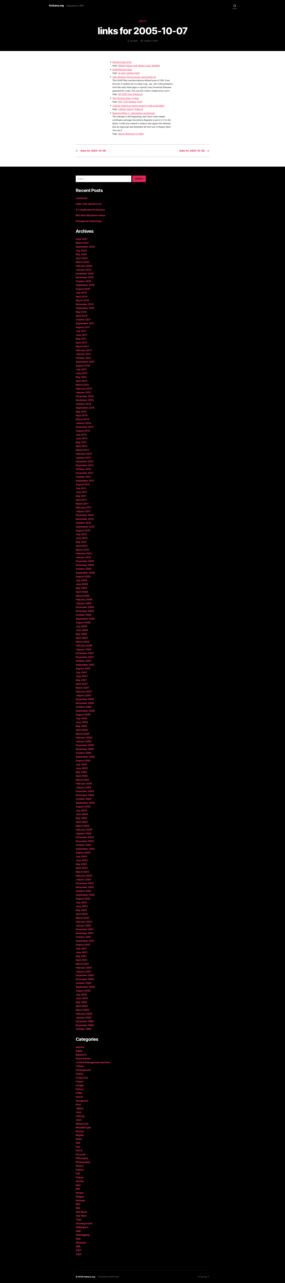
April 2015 (81, 381)
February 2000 (84, 1013)
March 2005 (82, 779)
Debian (121, 65)
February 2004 (84, 829)
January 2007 (83, 695)
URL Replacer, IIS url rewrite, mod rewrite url (134, 76)
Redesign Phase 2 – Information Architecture (133, 113)
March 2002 (82, 918)
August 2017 (83, 327)
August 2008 (83, 622)
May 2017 (81, 338)
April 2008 (82, 637)
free (137, 72)
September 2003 (85, 848)
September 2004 (85, 802)
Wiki (78, 1238)
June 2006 (82, 722)
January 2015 (83, 392)
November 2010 (85, 519)
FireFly (79, 1073)
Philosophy (82, 1158)
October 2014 (83, 404)
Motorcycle (82, 1123)
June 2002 (82, 906)
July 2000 (81, 994)
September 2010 (85, 526)
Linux (148, 65)
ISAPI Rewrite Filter (122, 69)
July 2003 (81, 856)
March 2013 (82, 450)
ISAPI (125, 94)
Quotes (80, 1181)
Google (80, 1085)
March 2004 (82, 825)
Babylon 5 (81, 1054)
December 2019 (85, 273)
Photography (83, 1162)
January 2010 (83, 557)
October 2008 (83, 614)
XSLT (79, 1250)
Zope (78, 1254)
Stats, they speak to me (89, 204)
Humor (141, 65)
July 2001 (81, 948)
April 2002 (82, 914)
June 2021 (81, 239)
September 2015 (85, 361)
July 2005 (81, 764)
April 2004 (82, 822)
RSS (78, 1208)
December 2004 (85, 791)
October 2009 (83, 568)
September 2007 (85, 664)
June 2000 (82, 998)
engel (135, 41)
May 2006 (81, 726)
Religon (80, 1196)
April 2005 (82, 776)
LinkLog (143, 21)
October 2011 (83, 476)
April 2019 (81, 296)
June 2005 (82, 768)
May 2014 (81, 411)
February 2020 (84, 266)
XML (78, 1246)
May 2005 (81, 772)
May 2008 (81, 634)
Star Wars (81, 1215)
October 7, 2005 (151, 41)
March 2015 (82, 384)
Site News (81, 1212)
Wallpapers (82, 1227)
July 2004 (81, 810)
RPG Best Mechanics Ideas (90, 215)
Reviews (80, 1200)
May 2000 (81, 1002)
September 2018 (85, 308)
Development (83, 1070)
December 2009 (85, 561)
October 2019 (83, 281)
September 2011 (85, 480)
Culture (80, 1066)
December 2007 (85, 653)
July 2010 (81, 534)
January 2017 (83, 354)
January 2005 (83, 787)
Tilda (78, 1219)
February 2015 (84, 388)
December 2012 (85, 461)
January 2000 (83, 1017)
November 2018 (85, 304)
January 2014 (83, 423)
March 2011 (82, 503)
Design (121, 133)
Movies (80, 1131)
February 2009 (84, 599)
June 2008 (82, 630)
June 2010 (82, 538)
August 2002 (83, 898)
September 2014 (85, 407)
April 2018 (81, 315)
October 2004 (83, 799)
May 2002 (81, 910)
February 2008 (84, 645)
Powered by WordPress (108, 1277)
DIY (120, 101)
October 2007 (83, 661)
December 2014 (85, 396)
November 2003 (85, 841)
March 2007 (82, 687)
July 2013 (81, 434)
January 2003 (83, 879)
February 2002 (84, 921)
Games (80, 1081)
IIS (119, 94)
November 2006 (85, 703)
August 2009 (83, 576)
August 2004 (83, 806)
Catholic (122, 109)
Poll (78, 1173)
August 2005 (83, 760)
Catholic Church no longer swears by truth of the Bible (138, 105)
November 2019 (85, 277)
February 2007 (84, 691)
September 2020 (85, 246)
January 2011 (83, 511)
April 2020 (82, 258)
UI (136, 133)
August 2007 (83, 668)
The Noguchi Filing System (125, 98)
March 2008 (82, 641)
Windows (137, 94)
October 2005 (83, 753)
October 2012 (83, 469)
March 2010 (82, 549)
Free (130, 94)
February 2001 (84, 967)
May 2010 (81, 542)
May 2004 (81, 818)
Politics (80, 1169)
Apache (80, 1047)
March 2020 (82, 262)
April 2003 (82, 868)
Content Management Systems (93, 1062)
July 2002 (81, 902)
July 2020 (81, 250)
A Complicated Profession (90, 209)
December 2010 (85, 515)
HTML (79, 1093)
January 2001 (83, 971)
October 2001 (83, 937)
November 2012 (85, 465)
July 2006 (81, 718)
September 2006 (85, 710)
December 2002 (85, 883)
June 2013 (81, 438)
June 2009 (82, 584)
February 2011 (84, 507)
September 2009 (85, 572)
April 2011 (81, 499)
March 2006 (82, 733)
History (130, 109)
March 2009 (82, 595)
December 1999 (85, 1021)
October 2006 (83, 707)
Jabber (80, 1108)
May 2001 (81, 956)
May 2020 (81, 254)
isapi (123, 72)
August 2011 (83, 484)
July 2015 (81, 369)
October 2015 (83, 358)
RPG (78, 1204)
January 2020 (83, 269)
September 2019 (85, 285)
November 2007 (85, 657)
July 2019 (81, 292)
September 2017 (85, 323)
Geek (135, 65)
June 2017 (81, 335)
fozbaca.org (56, 5)
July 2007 (81, 672)
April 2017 (81, 342)
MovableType (83, 1127)
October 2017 (83, 319)
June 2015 (81, 373)
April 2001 (81, 960)
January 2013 (83, 457)
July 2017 (81, 331)
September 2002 (85, 894)
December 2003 (85, 837)
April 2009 (82, 591)
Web (140, 133)
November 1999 (85, 1025)
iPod (78, 1104)
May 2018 (81, 312)
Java (78, 1112)
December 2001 (85, 929)
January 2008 (83, 649)
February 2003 (84, 875)
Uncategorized (84, 1223)
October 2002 (83, 891)
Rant (78, 1185)
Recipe (79, 1192)
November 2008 (85, 611)
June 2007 (82, 676)
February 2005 (84, 783)
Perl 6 (79, 1150)
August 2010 (83, 530)
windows (130, 72)
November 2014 (85, 400)
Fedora (129, 65)
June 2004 (82, 814)
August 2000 (83, 990)
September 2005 (85, 756)
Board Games (83, 1058)
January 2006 (83, 741)
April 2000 (82, 1006)
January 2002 (83, 925)
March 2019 (82, 300)
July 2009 (81, 580)
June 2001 (82, 952)
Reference (130, 133)
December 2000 (85, 975)
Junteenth (81, 198)
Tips (139, 101)
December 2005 (85, 745)
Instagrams (82, 1100)
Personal (81, 1154)
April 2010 (81, 545)
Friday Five (82, 1077)
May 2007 (81, 680)
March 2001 (82, 964)
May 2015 (81, 377)
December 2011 (84, 473)
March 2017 (82, 346)
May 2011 (81, 496)
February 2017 (84, 350)
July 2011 (81, 488)
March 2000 (82, 1010)
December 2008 (85, 607)
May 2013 (81, 442)
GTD (125, 101)
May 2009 (81, 588)
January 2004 (83, 833)
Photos (79, 1166)
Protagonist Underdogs (89, 221)
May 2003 (81, 864)
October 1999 (83, 1029)
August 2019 (83, 289)
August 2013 (83, 430)
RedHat (155, 65)
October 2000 (83, 983)
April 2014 (81, 415)
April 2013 (81, 446)
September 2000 (85, 987)
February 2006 (84, 737)
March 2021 (82, 243)
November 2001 (85, 933)
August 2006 (83, 714)
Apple (79, 1050)
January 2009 (83, 603)
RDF (78, 1189)
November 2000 (85, 979)
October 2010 (83, 522)
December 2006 (85, 699)
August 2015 (83, 365)
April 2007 (82, 684)
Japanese (132, 101)
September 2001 (85, 941)
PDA (78, 1142)
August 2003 (83, 852)
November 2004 (85, 795)
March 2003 (82, 871)
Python (79, 1177)
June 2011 (81, 492)
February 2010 (84, 553)
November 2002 (85, 887)
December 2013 (85, 427)
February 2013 (84, 453)
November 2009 (85, 565)
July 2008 (81, 626)
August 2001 (83, 944)
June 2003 (82, 860)
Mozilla (80, 1135)
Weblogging (82, 1235)
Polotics (138, 109)
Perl (78, 1146)
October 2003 (83, 845)
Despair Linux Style (121, 62)
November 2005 (85, 749)
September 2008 (85, 618)
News (79, 1139)
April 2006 (82, 730)
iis (119, 72)
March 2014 (82, 419)
